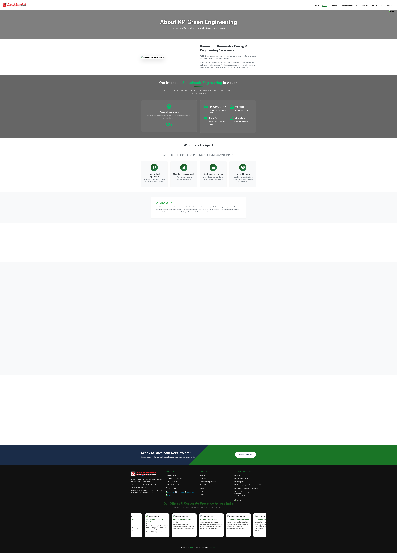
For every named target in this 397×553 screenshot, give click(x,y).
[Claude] (169, 495)
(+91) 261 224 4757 (172, 485)
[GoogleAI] (180, 492)
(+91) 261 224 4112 (172, 482)
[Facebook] (166, 488)
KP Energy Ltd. (239, 482)
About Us (203, 475)
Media (374, 5)
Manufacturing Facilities (208, 482)
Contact (390, 5)
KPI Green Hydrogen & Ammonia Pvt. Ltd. (247, 485)
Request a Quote (245, 455)
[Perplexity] (190, 492)
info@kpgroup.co (171, 475)
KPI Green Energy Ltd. (241, 478)
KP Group (237, 475)
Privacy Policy (212, 547)
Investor (365, 5)
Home (317, 5)
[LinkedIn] (178, 488)
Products (334, 5)
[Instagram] (169, 488)
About (324, 5)
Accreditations (205, 485)
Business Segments (349, 5)
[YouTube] (175, 488)
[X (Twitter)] (172, 488)
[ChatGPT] (170, 492)
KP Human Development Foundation (246, 488)
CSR (382, 5)
